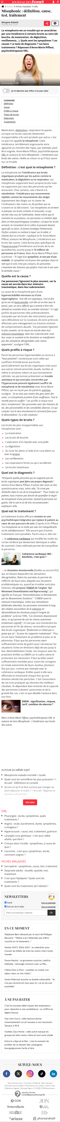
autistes (46, 390)
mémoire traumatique (12, 333)
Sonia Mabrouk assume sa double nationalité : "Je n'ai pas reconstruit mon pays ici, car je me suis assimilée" (30, 983)
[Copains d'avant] (15, 1112)
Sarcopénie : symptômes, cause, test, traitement (30, 866)
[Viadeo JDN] (44, 1113)
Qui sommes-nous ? (16, 1083)
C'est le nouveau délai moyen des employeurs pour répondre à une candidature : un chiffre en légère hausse (29, 1009)
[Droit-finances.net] (44, 1107)
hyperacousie (10, 246)
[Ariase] (15, 1118)
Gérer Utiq (50, 1086)
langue (16, 454)
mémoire (36, 609)
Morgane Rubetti (9, 22)
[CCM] (15, 1101)
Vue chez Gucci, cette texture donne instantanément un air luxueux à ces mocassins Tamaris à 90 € (28, 1022)
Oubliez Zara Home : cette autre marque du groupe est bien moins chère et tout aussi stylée (29, 1033)
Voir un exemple (48, 903)
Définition (8, 103)
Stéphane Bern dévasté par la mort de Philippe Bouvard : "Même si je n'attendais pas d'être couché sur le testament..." (28, 938)
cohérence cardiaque (18, 538)
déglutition (21, 130)
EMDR (30, 587)
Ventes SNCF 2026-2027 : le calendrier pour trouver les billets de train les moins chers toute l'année (29, 951)
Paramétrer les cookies (34, 1086)
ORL (36, 6)
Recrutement (47, 1083)
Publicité (36, 1083)
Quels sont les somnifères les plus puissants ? (29, 779)
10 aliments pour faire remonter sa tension (28, 798)
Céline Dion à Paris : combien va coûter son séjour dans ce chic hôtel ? (27, 972)
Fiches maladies (23, 6)
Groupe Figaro (27, 1088)
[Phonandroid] (44, 1118)
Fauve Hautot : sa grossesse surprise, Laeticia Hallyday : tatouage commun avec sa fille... (27, 962)
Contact (28, 1083)
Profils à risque (11, 110)
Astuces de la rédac (15, 907)
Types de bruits (11, 114)
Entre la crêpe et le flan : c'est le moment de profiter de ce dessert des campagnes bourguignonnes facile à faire (27, 1044)
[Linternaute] (15, 1106)
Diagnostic (9, 118)
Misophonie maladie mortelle (20, 775)
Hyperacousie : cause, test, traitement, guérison (30, 831)
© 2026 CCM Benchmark (45, 1088)
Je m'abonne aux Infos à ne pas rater (29, 90)
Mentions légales (12, 1088)
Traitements (10, 121)
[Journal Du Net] (44, 1101)
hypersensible (21, 302)
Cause (7, 107)
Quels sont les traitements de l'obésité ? (26, 886)
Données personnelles (15, 1086)
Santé (9, 903)
